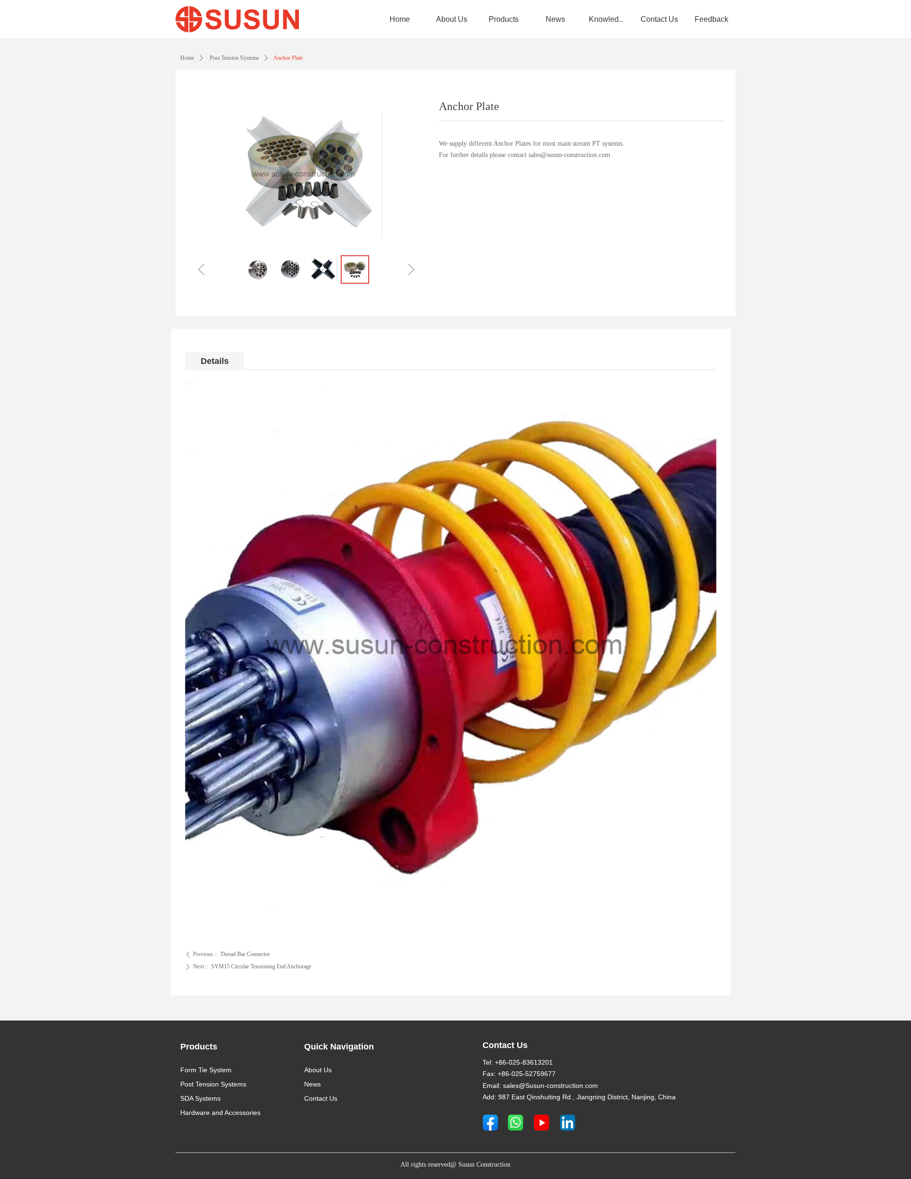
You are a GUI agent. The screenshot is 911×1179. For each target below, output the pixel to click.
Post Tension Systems (233, 58)
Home (187, 58)
